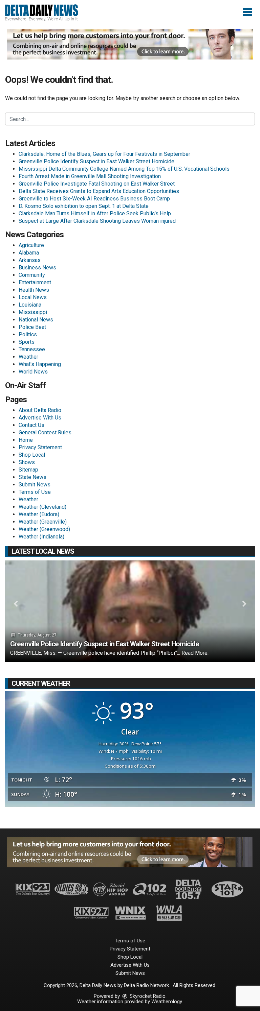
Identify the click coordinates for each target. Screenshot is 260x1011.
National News (36, 319)
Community (32, 275)
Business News (37, 267)
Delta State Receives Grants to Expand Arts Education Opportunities (99, 191)
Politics (28, 334)
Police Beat (32, 327)
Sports (27, 342)
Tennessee (32, 349)
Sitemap (28, 469)
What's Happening (40, 364)
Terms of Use (35, 492)
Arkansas (30, 260)
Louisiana (30, 305)
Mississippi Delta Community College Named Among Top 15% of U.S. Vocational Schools (124, 169)
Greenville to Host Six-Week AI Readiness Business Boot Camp (94, 198)
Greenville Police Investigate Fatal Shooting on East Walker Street (97, 183)
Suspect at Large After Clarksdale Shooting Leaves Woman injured (97, 221)
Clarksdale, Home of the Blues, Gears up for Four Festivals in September (104, 154)
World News (33, 371)
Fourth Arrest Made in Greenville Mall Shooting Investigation (90, 176)
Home (26, 440)
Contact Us (31, 425)
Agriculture (31, 245)
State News (32, 477)
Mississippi (33, 312)
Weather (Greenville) (43, 522)
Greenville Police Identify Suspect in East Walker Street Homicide (96, 161)
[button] (247, 12)
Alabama (29, 252)
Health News (34, 290)
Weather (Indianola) (41, 536)
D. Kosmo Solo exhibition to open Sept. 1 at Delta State (84, 206)
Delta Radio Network (146, 985)
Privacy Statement (40, 447)
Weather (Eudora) (39, 514)
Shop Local (32, 455)
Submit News (34, 484)
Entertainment (35, 282)
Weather (28, 357)
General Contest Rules (45, 432)
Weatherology (166, 1001)
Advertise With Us (40, 417)
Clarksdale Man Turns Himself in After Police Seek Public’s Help (95, 213)
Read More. (195, 653)
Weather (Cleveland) (42, 507)
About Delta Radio (40, 410)
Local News (33, 297)
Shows (27, 462)
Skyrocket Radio (147, 996)
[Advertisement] (130, 44)
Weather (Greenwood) (44, 529)
